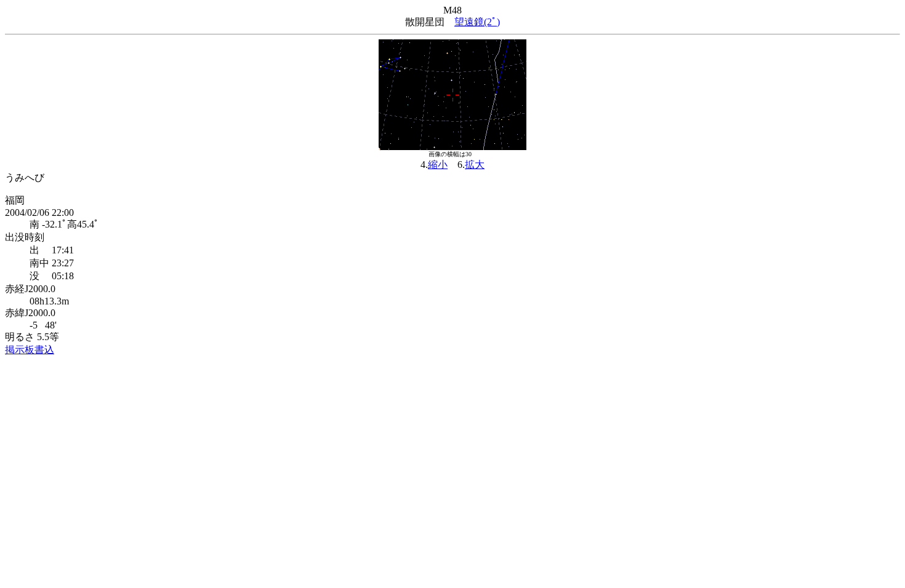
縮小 (438, 164)
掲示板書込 (29, 349)
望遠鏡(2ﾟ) (477, 22)
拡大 (475, 164)
